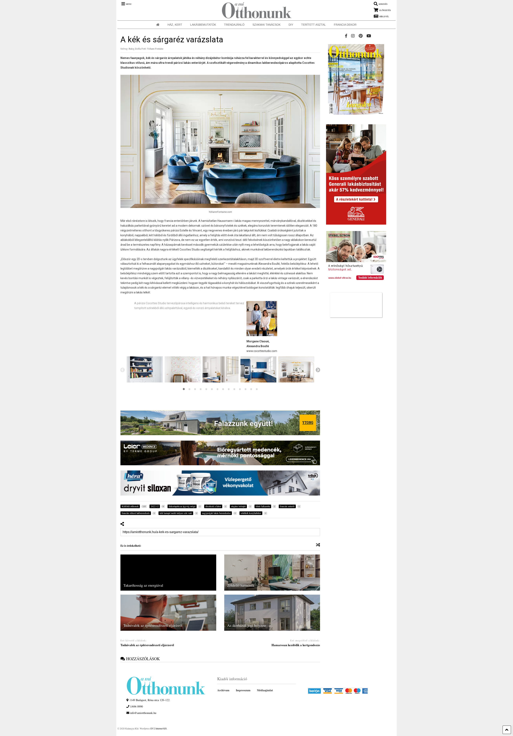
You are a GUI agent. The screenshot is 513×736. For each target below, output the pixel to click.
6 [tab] (212, 389)
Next (318, 370)
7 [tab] (217, 389)
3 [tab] (195, 389)
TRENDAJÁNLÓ (234, 24)
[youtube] (369, 36)
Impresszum (243, 690)
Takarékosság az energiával (143, 585)
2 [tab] (189, 389)
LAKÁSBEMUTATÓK (203, 24)
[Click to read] (168, 573)
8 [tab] (223, 389)
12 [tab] (245, 389)
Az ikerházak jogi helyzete (246, 625)
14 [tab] (257, 389)
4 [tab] (201, 389)
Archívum (223, 690)
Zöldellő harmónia (240, 585)
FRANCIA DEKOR (345, 24)
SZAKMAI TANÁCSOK (266, 24)
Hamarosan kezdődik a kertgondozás (296, 645)
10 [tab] (234, 389)
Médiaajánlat (265, 690)
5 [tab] (206, 389)
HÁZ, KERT (175, 24)
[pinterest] (361, 36)
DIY (291, 24)
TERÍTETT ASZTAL (313, 24)
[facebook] (346, 36)
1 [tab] (184, 389)
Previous (122, 370)
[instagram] (353, 36)
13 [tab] (251, 389)
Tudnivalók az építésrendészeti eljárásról (152, 625)
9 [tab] (229, 389)
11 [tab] (240, 389)
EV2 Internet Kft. (158, 728)
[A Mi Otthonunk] (255, 10)
